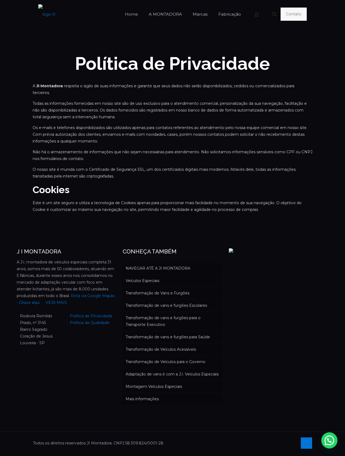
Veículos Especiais (142, 280)
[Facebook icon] (293, 442)
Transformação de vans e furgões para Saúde (168, 337)
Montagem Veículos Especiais (154, 386)
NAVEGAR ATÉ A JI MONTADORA (158, 268)
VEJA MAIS (55, 302)
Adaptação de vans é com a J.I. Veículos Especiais (172, 374)
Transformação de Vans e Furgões (157, 293)
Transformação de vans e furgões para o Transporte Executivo (163, 321)
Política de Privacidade (91, 316)
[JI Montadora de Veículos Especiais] (47, 14)
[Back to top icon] (306, 443)
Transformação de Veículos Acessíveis (161, 349)
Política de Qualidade (89, 322)
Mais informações (142, 398)
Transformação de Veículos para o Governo (165, 361)
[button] (329, 440)
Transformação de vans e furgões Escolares (166, 305)
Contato (293, 14)
